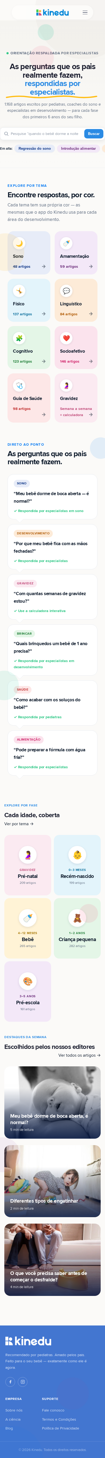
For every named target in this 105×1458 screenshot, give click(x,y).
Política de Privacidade (60, 1428)
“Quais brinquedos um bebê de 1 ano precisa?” (51, 650)
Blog (9, 1428)
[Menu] (85, 12)
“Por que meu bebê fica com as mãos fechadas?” (51, 547)
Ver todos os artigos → (79, 1055)
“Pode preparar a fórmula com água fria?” (49, 753)
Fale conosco (53, 1410)
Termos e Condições (59, 1419)
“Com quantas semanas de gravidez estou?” (50, 597)
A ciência (12, 1419)
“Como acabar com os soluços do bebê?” (47, 703)
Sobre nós (14, 1410)
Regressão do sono (35, 148)
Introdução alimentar (78, 148)
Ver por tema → (19, 824)
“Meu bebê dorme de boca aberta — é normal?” (51, 497)
